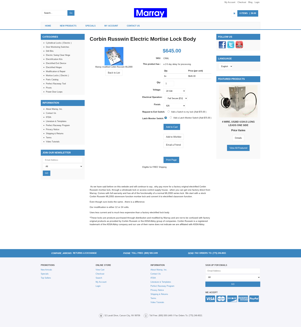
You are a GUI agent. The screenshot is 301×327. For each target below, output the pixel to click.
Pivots (49, 88)
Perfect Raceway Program (58, 125)
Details (238, 138)
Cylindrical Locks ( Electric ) (58, 43)
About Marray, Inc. (54, 109)
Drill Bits (50, 51)
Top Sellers (46, 278)
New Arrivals (46, 270)
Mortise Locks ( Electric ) (57, 75)
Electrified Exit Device (56, 63)
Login (257, 2)
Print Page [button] (171, 159)
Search (99, 278)
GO (46, 173)
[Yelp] (239, 48)
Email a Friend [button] (173, 144)
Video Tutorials (53, 141)
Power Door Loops (54, 92)
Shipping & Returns (54, 133)
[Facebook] (222, 48)
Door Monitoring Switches (57, 47)
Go (71, 13)
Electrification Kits (54, 59)
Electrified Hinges (54, 67)
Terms (49, 137)
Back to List (114, 72)
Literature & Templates (56, 121)
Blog (250, 2)
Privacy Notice (52, 129)
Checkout (242, 2)
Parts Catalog (52, 79)
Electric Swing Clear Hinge (58, 55)
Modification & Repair (55, 71)
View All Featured (238, 148)
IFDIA (48, 117)
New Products (68, 26)
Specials (90, 26)
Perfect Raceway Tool (56, 83)
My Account (229, 2)
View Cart (100, 270)
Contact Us (133, 26)
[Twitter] (231, 48)
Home (48, 26)
